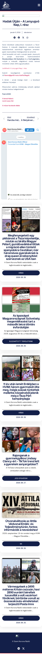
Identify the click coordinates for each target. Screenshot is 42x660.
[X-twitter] (23, 648)
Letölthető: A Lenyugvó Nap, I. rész (14, 68)
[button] (14, 37)
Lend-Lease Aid (7, 101)
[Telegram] (18, 648)
